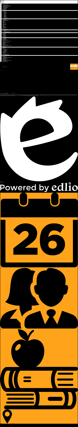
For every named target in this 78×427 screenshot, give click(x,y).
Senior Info (4, 41)
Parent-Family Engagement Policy (6, 42)
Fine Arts (5, 12)
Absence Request (4, 47)
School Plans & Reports (6, 7)
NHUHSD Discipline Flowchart (6, 54)
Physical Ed (5, 14)
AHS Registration (4, 19)
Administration (4, 33)
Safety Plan (4, 40)
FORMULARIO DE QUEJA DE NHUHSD (7, 45)
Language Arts (5, 13)
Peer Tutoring (4, 28)
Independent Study (6, 17)
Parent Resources (4, 46)
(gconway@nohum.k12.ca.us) (18, 95)
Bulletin (3, 4)
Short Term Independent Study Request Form (7, 57)
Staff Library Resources (5, 51)
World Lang (5, 16)
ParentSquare (4, 34)
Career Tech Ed (1, 62)
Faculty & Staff (4, 35)
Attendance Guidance (5, 6)
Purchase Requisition (6, 49)
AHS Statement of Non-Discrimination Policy (7, 60)
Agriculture (5, 11)
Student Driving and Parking (5, 61)
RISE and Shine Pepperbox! (6, 5)
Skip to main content (2, 0)
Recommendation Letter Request (7, 31)
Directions (13, 423)
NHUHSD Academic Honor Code (6, 20)
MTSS (3, 53)
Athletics (3, 21)
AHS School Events (5, 9)
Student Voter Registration (5, 29)
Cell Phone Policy (4, 39)
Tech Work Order (4, 52)
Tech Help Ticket (4, 59)
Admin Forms (5, 50)
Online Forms (4, 26)
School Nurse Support (5, 36)
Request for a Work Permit (5, 58)
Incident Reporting (4, 24)
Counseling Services (5, 30)
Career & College (4, 22)
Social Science (5, 15)
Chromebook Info (4, 27)
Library (3, 25)
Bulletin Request (4, 48)
